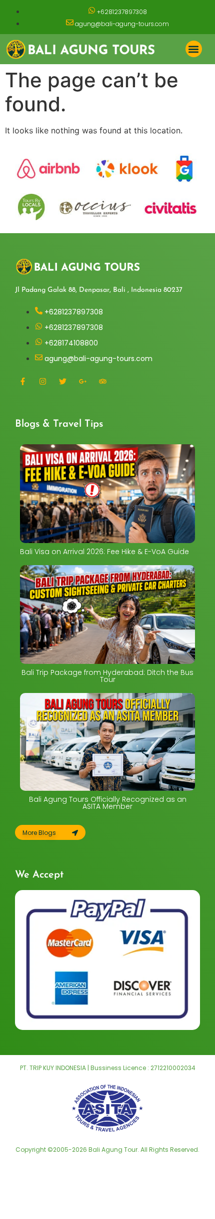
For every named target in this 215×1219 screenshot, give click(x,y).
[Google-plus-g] (82, 381)
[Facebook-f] (22, 381)
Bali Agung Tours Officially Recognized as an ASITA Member (107, 802)
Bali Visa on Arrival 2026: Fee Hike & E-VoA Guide (104, 552)
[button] (194, 49)
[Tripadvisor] (102, 381)
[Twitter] (62, 381)
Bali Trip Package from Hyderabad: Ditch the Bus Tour (108, 675)
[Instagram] (42, 381)
